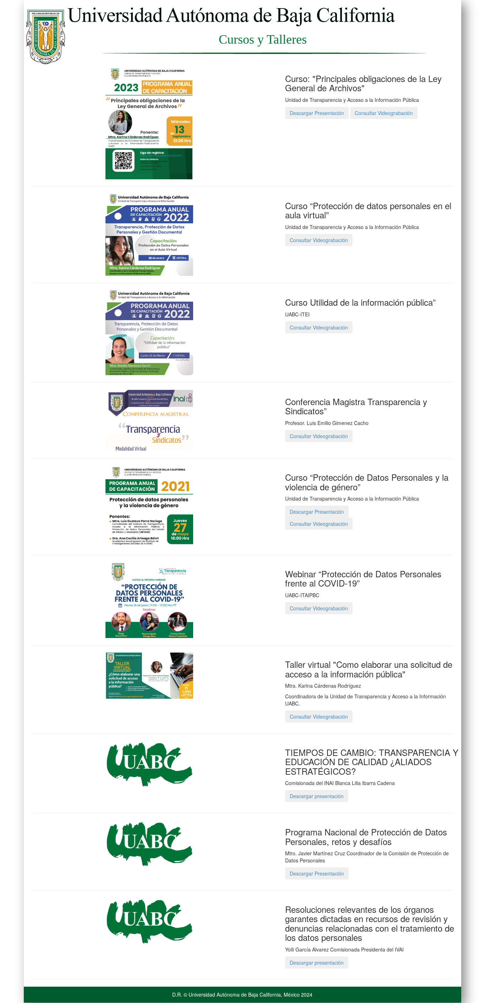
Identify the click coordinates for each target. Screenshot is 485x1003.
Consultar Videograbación (384, 112)
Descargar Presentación (317, 112)
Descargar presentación (317, 796)
